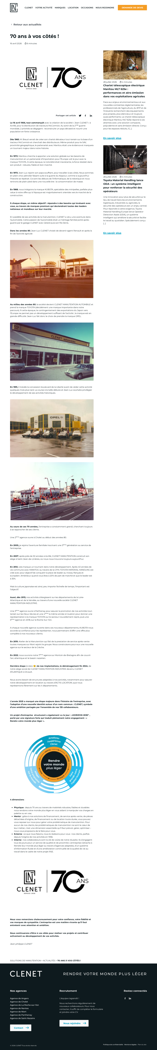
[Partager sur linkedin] (91, 115)
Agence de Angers (19, 998)
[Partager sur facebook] (85, 115)
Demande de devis (132, 7)
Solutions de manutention (25, 960)
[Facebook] (125, 998)
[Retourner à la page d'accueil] (13, 7)
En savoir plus (112, 138)
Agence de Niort (18, 1011)
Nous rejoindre (71, 1023)
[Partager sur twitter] (80, 115)
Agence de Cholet (19, 1001)
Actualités (49, 960)
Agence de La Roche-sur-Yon (24, 1005)
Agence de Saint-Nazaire (22, 1018)
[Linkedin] (129, 998)
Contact (18, 1027)
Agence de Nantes (19, 1008)
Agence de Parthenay (21, 1015)
